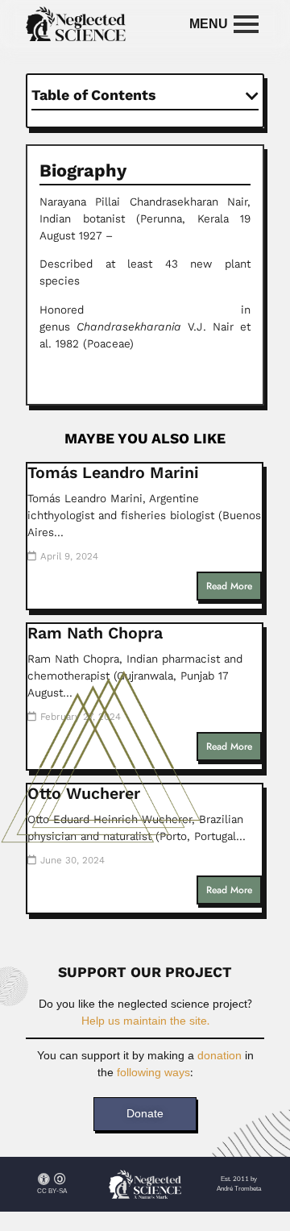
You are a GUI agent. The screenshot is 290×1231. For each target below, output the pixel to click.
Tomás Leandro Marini (113, 473)
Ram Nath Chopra (95, 633)
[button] (252, 96)
